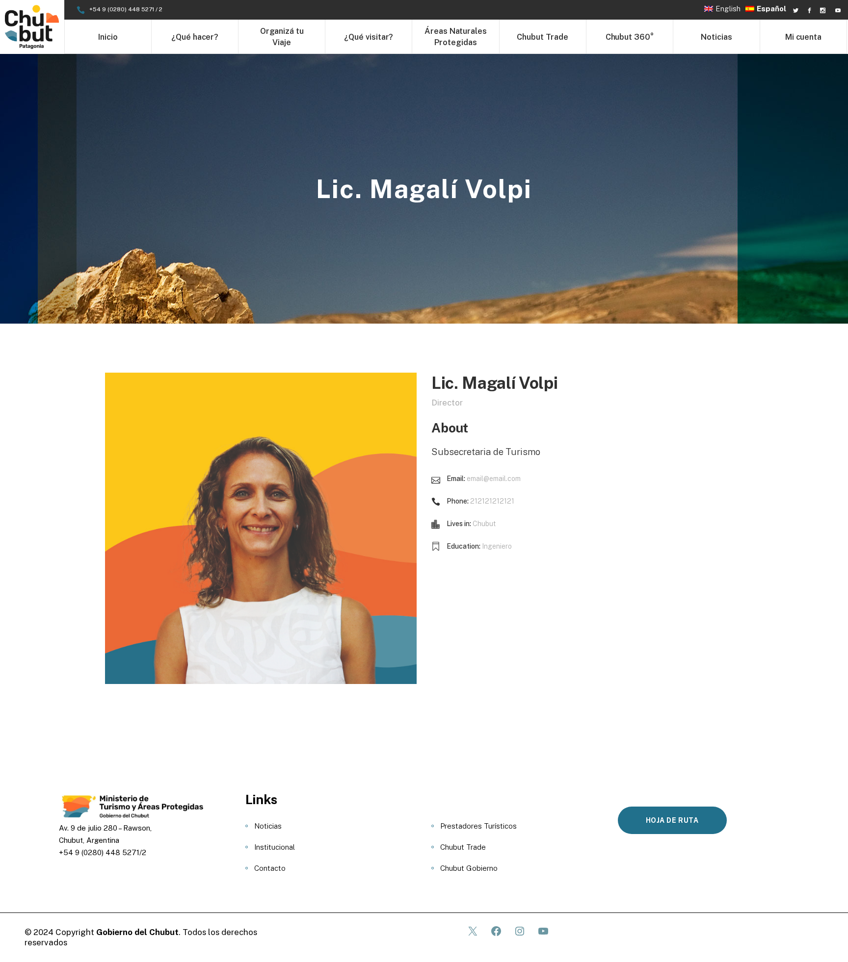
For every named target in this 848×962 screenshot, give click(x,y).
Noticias (268, 826)
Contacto (270, 868)
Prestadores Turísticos (478, 826)
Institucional (274, 847)
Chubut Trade (463, 847)
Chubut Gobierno (469, 868)
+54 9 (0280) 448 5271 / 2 (125, 9)
